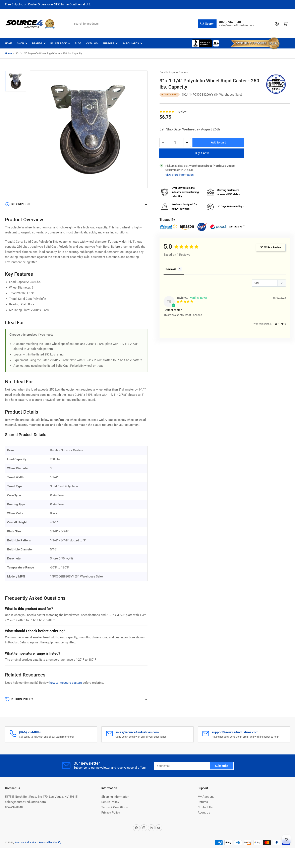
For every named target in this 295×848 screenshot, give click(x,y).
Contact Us (205, 807)
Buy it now (202, 153)
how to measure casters (65, 682)
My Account (206, 797)
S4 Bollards (130, 43)
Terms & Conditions (114, 807)
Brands (37, 43)
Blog (78, 43)
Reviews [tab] (171, 269)
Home (8, 43)
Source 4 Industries (25, 842)
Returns (203, 802)
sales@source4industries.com (25, 802)
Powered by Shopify (50, 842)
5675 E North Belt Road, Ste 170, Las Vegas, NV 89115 (41, 797)
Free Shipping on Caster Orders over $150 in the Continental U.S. (48, 4)
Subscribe (221, 766)
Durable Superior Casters (174, 72)
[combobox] (144, 23)
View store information (179, 174)
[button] (277, 324)
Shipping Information (115, 797)
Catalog (92, 43)
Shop (20, 43)
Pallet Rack (58, 43)
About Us (204, 812)
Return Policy (110, 802)
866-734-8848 (14, 807)
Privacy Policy (110, 812)
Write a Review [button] (272, 247)
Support (108, 43)
